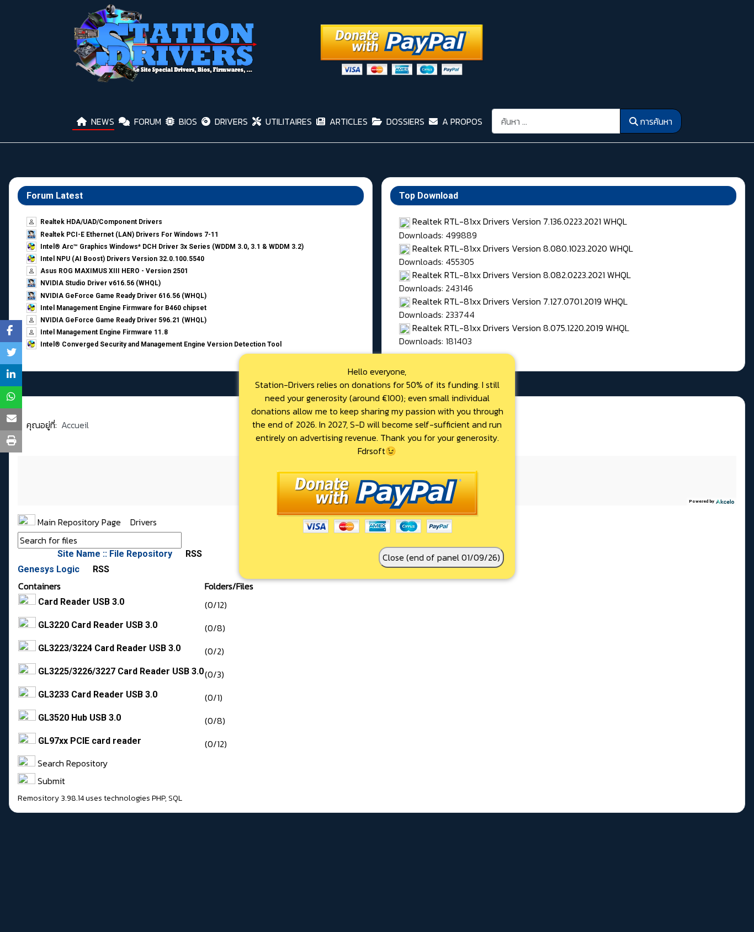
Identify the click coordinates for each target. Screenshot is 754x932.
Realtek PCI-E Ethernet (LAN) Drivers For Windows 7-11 (129, 234)
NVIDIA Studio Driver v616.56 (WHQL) (100, 283)
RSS (192, 553)
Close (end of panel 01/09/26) (441, 557)
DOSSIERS (405, 121)
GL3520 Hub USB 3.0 (79, 717)
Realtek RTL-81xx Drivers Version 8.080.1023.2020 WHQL (522, 248)
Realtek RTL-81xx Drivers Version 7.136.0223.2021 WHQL (519, 221)
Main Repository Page (78, 522)
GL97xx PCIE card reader (89, 741)
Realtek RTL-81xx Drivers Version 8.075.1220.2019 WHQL (520, 327)
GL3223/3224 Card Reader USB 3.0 (109, 648)
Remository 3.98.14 (51, 798)
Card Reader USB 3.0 (81, 602)
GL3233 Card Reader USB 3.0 (97, 694)
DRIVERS (231, 121)
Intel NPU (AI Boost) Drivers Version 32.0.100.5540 (122, 259)
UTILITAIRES (289, 121)
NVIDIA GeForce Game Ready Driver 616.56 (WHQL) (123, 296)
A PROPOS (462, 121)
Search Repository (71, 763)
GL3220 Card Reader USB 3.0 (97, 625)
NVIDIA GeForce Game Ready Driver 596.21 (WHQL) (123, 320)
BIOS (188, 121)
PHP (158, 798)
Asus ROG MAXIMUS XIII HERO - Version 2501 (114, 271)
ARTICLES (349, 121)
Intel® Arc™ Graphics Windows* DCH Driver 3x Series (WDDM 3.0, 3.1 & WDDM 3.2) (172, 247)
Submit (50, 780)
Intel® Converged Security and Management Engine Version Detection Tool (161, 344)
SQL (175, 798)
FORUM (147, 121)
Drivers (143, 522)
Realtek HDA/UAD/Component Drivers (101, 222)
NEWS (102, 121)
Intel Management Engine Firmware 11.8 (104, 332)
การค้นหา (656, 121)
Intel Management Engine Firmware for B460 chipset (123, 308)
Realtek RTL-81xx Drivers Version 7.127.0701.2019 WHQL (520, 301)
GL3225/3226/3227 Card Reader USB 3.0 (121, 671)
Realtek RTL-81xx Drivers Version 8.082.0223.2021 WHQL (521, 274)
